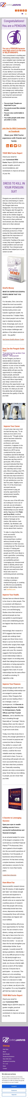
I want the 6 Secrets (9, 875)
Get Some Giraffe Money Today (13, 339)
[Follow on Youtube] (26, 10)
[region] (14, 1085)
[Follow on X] (21, 10)
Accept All (14, 1086)
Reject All (14, 1094)
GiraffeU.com (10, 589)
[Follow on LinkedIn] (23, 10)
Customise (14, 1090)
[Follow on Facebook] (16, 10)
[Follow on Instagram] (18, 10)
